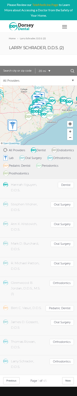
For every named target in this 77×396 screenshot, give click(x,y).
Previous (11, 380)
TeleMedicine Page (45, 5)
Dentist (65, 185)
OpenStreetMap (11, 143)
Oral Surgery (62, 204)
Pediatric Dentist (59, 308)
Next (68, 380)
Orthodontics (61, 283)
